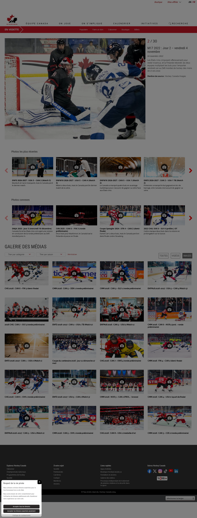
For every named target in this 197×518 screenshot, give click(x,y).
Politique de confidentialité (21, 515)
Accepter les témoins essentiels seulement (21, 511)
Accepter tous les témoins (21, 507)
